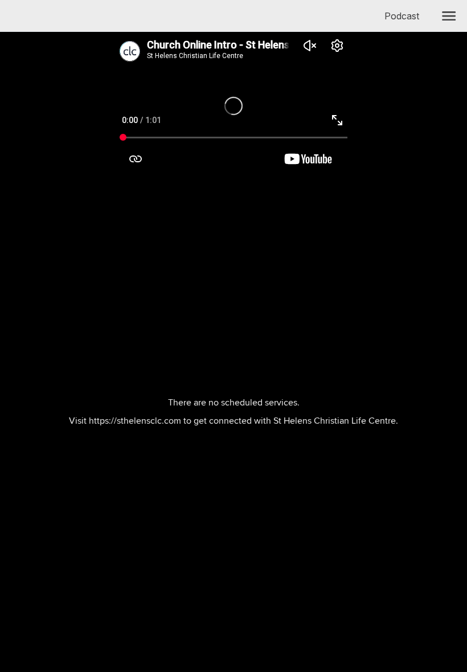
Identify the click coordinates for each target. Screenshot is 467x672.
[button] (448, 16)
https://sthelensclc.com (135, 420)
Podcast (406, 16)
